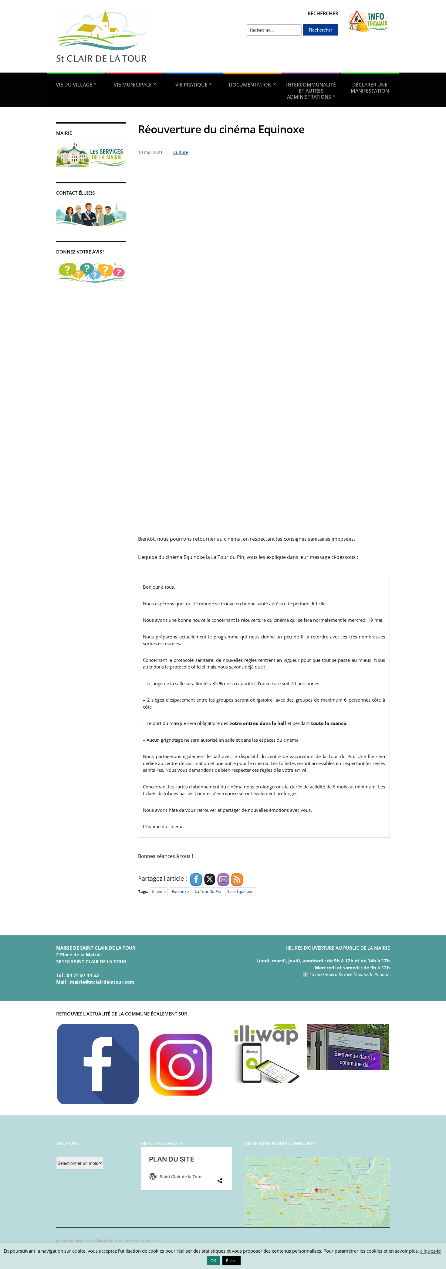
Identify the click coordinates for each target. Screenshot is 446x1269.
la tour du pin (208, 891)
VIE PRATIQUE (191, 84)
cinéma (159, 891)
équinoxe (180, 891)
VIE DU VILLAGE (74, 84)
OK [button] (213, 1260)
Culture (180, 152)
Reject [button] (231, 1260)
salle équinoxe (240, 891)
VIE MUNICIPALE (133, 84)
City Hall (152, 1240)
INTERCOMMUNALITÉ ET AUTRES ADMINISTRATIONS (311, 90)
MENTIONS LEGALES (162, 1143)
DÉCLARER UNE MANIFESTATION (370, 87)
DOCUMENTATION (250, 84)
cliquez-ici (430, 1251)
